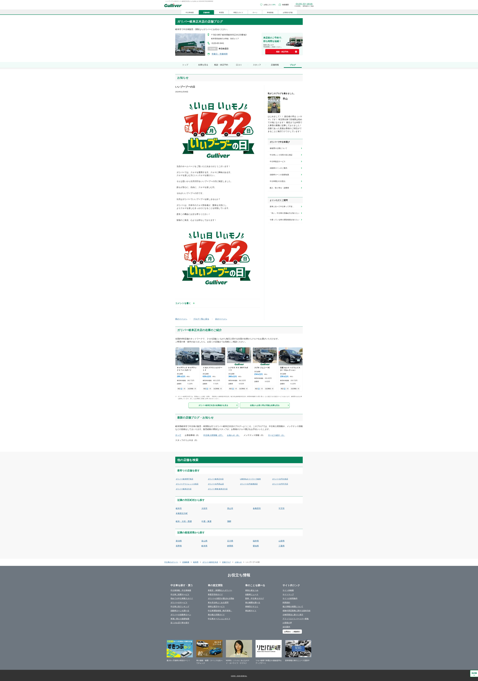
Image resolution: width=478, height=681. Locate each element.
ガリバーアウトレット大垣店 (187, 484)
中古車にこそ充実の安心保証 (281, 155)
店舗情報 (275, 65)
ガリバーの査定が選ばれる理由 (221, 598)
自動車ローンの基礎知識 (279, 175)
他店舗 (474, 673)
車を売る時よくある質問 (218, 602)
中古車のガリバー (171, 562)
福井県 (256, 541)
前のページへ (181, 319)
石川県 (230, 541)
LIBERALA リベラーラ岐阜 (250, 479)
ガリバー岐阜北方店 (183, 489)
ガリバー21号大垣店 (280, 479)
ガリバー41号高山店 (216, 484)
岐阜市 (179, 508)
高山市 (230, 508)
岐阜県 (204, 546)
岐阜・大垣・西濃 (184, 521)
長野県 (179, 546)
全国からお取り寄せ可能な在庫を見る (265, 405)
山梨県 (282, 541)
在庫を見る (203, 65)
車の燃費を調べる (252, 602)
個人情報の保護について (293, 606)
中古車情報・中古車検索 (181, 590)
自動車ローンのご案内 (278, 168)
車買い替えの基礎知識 (180, 619)
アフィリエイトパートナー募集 (296, 619)
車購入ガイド (238, 12)
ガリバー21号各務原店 (249, 484)
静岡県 (230, 546)
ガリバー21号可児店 (280, 484)
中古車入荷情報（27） (213, 435)
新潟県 (179, 541)
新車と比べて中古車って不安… (282, 206)
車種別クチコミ (251, 606)
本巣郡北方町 (182, 513)
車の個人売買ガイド (216, 615)
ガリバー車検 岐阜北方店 (218, 489)
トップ (185, 65)
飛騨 (229, 521)
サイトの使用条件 (290, 598)
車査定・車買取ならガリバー (220, 590)
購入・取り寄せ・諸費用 (279, 188)
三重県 (282, 546)
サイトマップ (288, 594)
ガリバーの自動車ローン (181, 615)
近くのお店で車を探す (180, 623)
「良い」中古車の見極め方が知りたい (284, 213)
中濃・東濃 (206, 521)
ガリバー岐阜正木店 (216, 479)
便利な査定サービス (216, 606)
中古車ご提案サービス (180, 594)
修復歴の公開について (278, 148)
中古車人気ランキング (180, 606)
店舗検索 (206, 12)
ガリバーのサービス (179, 602)
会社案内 (286, 627)
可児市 (282, 508)
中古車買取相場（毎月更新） (220, 611)
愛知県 (256, 546)
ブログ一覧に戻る (201, 319)
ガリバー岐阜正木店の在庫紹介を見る (213, 405)
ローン (255, 12)
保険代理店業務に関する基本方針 (297, 611)
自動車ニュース (251, 594)
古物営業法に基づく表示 (293, 615)
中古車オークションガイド (219, 619)
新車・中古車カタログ (254, 598)
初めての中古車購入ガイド (182, 598)
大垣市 (204, 508)
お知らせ (238, 562)
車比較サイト (250, 611)
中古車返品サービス (277, 161)
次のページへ (221, 319)
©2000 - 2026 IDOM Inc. (239, 676)
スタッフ (257, 65)
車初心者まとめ (251, 590)
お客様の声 (287, 623)
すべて (178, 435)
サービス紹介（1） (276, 435)
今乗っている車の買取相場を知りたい (284, 220)
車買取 (221, 12)
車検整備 (270, 12)
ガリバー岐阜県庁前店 (184, 479)
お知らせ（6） (233, 435)
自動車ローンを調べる (180, 611)
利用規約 (286, 602)
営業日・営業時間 (220, 54)
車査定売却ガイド (215, 594)
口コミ (239, 65)
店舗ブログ (226, 562)
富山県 (204, 541)
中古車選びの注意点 (277, 181)
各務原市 (257, 508)
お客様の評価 (288, 12)
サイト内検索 (288, 590)
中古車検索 (190, 12)
